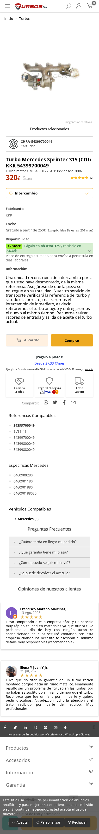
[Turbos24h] (31, 6)
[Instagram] (35, 727)
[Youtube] (55, 727)
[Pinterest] (45, 727)
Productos (17, 748)
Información (19, 772)
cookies (31, 800)
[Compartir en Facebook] (64, 402)
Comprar (72, 340)
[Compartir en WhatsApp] (46, 402)
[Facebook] (5, 727)
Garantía (15, 785)
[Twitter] (15, 727)
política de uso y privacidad (38, 814)
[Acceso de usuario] (78, 6)
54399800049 (24, 443)
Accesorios (18, 760)
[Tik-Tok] (65, 727)
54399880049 (24, 449)
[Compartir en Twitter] (55, 402)
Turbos (25, 18)
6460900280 (23, 475)
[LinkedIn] (25, 727)
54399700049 (24, 437)
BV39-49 (19, 431)
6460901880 (23, 487)
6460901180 (23, 481)
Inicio (8, 18)
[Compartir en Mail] (73, 402)
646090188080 (25, 493)
